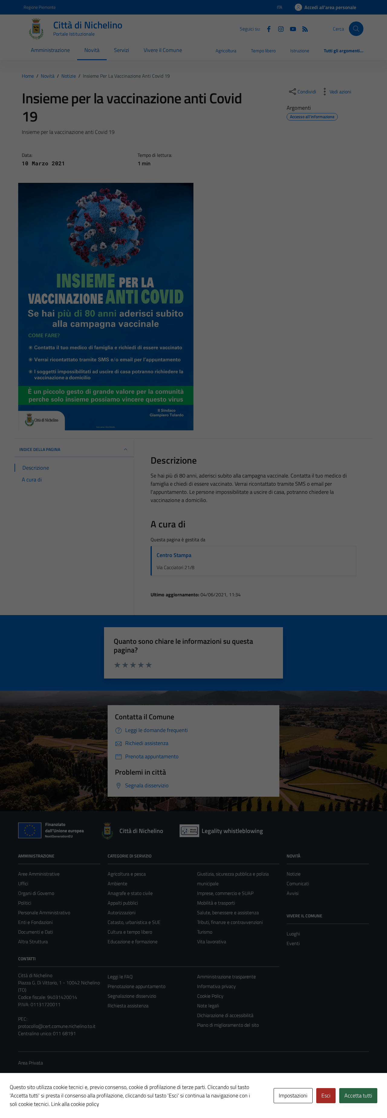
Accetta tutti (358, 1095)
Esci (325, 1095)
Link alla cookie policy (75, 1104)
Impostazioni (293, 1095)
